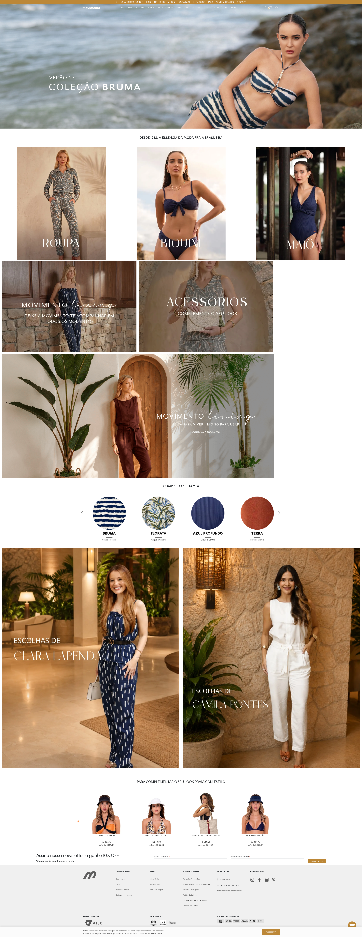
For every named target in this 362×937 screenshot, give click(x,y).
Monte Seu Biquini (156, 890)
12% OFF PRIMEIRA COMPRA (221, 2)
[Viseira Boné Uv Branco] (156, 811)
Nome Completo (162, 856)
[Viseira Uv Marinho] (255, 811)
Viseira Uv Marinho (255, 835)
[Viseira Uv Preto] (106, 811)
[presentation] (77, 819)
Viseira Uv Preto (107, 835)
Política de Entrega (190, 895)
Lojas (117, 884)
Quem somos (120, 879)
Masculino (183, 7)
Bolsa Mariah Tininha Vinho (205, 835)
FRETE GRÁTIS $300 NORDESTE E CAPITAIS (136, 2)
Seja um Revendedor (124, 895)
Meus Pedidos (155, 884)
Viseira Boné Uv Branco (156, 835)
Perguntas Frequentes (191, 879)
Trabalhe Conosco (122, 890)
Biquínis (140, 7)
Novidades (126, 7)
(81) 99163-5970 (225, 879)
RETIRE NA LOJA (167, 2)
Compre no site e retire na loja (194, 900)
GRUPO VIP (241, 2)
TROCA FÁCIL (183, 2)
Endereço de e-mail (240, 856)
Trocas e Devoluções (191, 890)
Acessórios (220, 7)
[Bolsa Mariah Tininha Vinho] (206, 811)
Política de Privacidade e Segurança (196, 884)
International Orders (190, 906)
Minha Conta (154, 879)
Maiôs (151, 7)
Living (207, 7)
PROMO (234, 7)
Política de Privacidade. (154, 933)
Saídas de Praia (166, 7)
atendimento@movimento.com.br (229, 891)
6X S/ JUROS (199, 2)
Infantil (197, 7)
